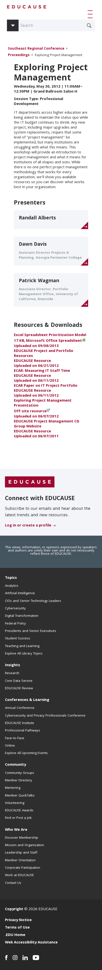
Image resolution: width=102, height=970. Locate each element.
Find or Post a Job (18, 818)
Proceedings (19, 55)
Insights (12, 665)
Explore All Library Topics (24, 654)
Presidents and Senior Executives (30, 631)
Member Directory (18, 780)
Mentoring (12, 788)
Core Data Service (18, 681)
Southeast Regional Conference (36, 49)
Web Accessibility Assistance (31, 942)
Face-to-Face (14, 738)
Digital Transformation (21, 616)
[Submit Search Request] (89, 26)
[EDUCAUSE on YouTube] (36, 957)
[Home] (27, 7)
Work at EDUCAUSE (19, 875)
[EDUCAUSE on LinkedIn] (25, 957)
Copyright (14, 909)
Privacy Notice (18, 920)
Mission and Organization (24, 845)
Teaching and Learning (22, 646)
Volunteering (14, 803)
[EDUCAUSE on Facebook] (6, 957)
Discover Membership (21, 838)
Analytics (11, 586)
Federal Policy (15, 623)
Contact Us (13, 883)
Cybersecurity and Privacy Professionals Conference (45, 716)
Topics (11, 578)
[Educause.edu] (29, 482)
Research (12, 673)
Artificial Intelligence (20, 593)
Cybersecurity (15, 608)
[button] (91, 14)
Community (15, 765)
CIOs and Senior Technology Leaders (33, 601)
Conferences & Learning (27, 700)
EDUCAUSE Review (19, 688)
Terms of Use (17, 928)
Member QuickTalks (20, 795)
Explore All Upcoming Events (26, 753)
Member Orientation (20, 860)
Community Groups (19, 773)
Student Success (17, 638)
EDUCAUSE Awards (19, 810)
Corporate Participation (22, 868)
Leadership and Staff (21, 853)
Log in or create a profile (28, 525)
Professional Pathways (22, 730)
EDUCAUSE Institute (19, 723)
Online (10, 746)
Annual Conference (19, 708)
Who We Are (16, 830)
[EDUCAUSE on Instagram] (15, 957)
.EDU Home (15, 935)
